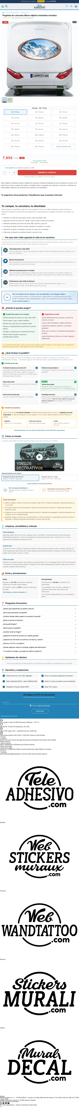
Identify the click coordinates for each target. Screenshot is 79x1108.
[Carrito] (76, 6)
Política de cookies (45, 749)
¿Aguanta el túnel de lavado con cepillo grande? (21, 636)
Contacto (4, 752)
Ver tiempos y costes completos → (15, 592)
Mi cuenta (28, 754)
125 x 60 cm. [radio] (15, 146)
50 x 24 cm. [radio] (15, 118)
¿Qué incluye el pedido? (12, 628)
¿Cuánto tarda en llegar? (12, 632)
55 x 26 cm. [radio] (39, 118)
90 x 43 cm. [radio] (63, 129)
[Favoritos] (67, 6)
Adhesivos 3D (25, 12)
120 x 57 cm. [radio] (63, 141)
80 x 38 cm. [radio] (15, 129)
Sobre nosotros (6, 743)
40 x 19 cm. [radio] (39, 112)
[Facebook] (3, 1104)
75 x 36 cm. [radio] (63, 123)
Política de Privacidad (44, 706)
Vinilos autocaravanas (12, 12)
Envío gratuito (9, 167)
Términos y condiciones (8, 749)
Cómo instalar (51, 740)
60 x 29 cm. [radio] (63, 118)
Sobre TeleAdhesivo (6, 744)
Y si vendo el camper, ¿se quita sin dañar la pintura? (22, 651)
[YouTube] (8, 1104)
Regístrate (40, 711)
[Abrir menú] (4, 6)
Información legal (6, 748)
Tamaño (39, 108)
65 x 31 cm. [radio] (15, 123)
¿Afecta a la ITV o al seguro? (13, 643)
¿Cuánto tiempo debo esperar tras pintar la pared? (22, 616)
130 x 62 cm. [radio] (39, 146)
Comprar (3, 738)
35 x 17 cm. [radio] (15, 112)
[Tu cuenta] (71, 6)
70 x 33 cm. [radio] (39, 123)
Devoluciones (27, 740)
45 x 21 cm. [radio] (63, 112)
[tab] (4, 100)
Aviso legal (34, 749)
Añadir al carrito (47, 172)
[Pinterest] (6, 1104)
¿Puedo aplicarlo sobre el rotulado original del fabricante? (24, 647)
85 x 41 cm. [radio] (39, 129)
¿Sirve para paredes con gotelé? (15, 612)
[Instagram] (1, 1104)
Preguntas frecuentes (39, 740)
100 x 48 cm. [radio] (39, 135)
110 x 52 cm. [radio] (15, 141)
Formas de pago (16, 740)
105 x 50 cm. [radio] (63, 135)
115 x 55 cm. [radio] (39, 141)
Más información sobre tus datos (9, 716)
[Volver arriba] (1, 1107)
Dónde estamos (29, 744)
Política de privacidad (23, 749)
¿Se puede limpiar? (10, 624)
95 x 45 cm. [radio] (15, 135)
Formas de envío (5, 740)
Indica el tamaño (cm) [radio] (63, 146)
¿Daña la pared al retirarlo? (13, 620)
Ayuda (34, 754)
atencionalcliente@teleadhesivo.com (12, 754)
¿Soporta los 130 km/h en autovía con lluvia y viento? (23, 639)
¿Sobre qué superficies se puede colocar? (18, 609)
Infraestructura (19, 744)
